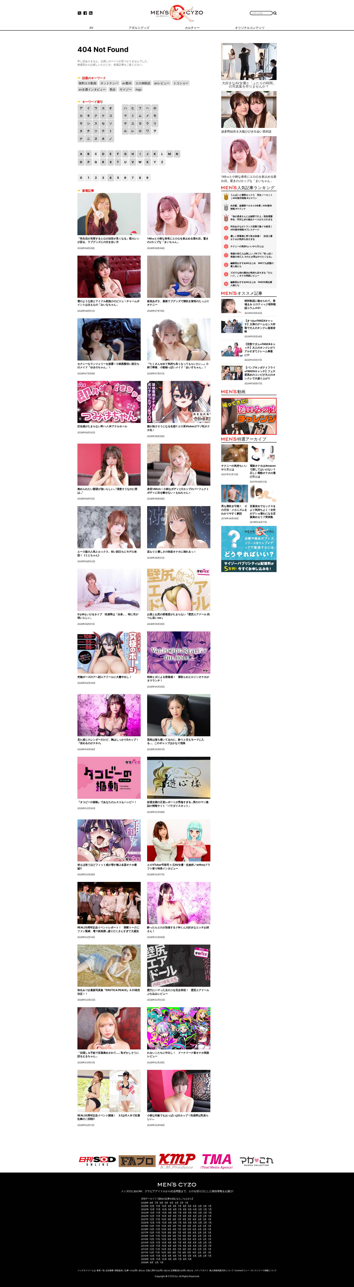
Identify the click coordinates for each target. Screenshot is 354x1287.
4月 (171, 1202)
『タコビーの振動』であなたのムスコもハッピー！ (107, 802)
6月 (161, 1202)
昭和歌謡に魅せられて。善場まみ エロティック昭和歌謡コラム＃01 (260, 304)
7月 (156, 1202)
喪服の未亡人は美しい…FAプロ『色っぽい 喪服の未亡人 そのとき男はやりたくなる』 (251, 255)
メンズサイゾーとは (86, 1270)
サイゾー (125, 89)
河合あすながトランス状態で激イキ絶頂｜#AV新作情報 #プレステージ (251, 228)
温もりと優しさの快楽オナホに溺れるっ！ (171, 551)
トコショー (180, 83)
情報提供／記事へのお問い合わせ (129, 1270)
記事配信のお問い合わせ (182, 1270)
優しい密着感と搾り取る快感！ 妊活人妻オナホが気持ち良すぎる (251, 238)
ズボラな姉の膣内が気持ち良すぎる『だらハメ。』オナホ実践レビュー (251, 274)
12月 (152, 1206)
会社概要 (109, 1270)
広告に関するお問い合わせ (158, 1270)
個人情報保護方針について (221, 1270)
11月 (158, 1206)
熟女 (113, 89)
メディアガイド (201, 1270)
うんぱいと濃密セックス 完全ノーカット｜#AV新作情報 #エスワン (251, 196)
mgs (138, 89)
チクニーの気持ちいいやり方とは (247, 246)
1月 (186, 1202)
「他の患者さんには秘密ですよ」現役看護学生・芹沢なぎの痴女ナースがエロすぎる (251, 218)
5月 (166, 1202)
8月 (151, 1202)
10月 (164, 1206)
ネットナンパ (109, 83)
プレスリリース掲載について (263, 1270)
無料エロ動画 (87, 83)
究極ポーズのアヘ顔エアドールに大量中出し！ (104, 676)
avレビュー (161, 83)
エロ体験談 (143, 83)
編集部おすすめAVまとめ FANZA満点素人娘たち (251, 284)
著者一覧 (101, 1270)
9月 (169, 1206)
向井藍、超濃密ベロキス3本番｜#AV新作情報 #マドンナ (251, 207)
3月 (176, 1202)
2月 (181, 1202)
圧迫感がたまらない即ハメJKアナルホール (102, 426)
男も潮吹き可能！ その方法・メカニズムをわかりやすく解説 (234, 509)
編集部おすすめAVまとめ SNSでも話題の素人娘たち (252, 265)
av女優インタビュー (92, 89)
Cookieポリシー (241, 1270)
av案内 (126, 83)
